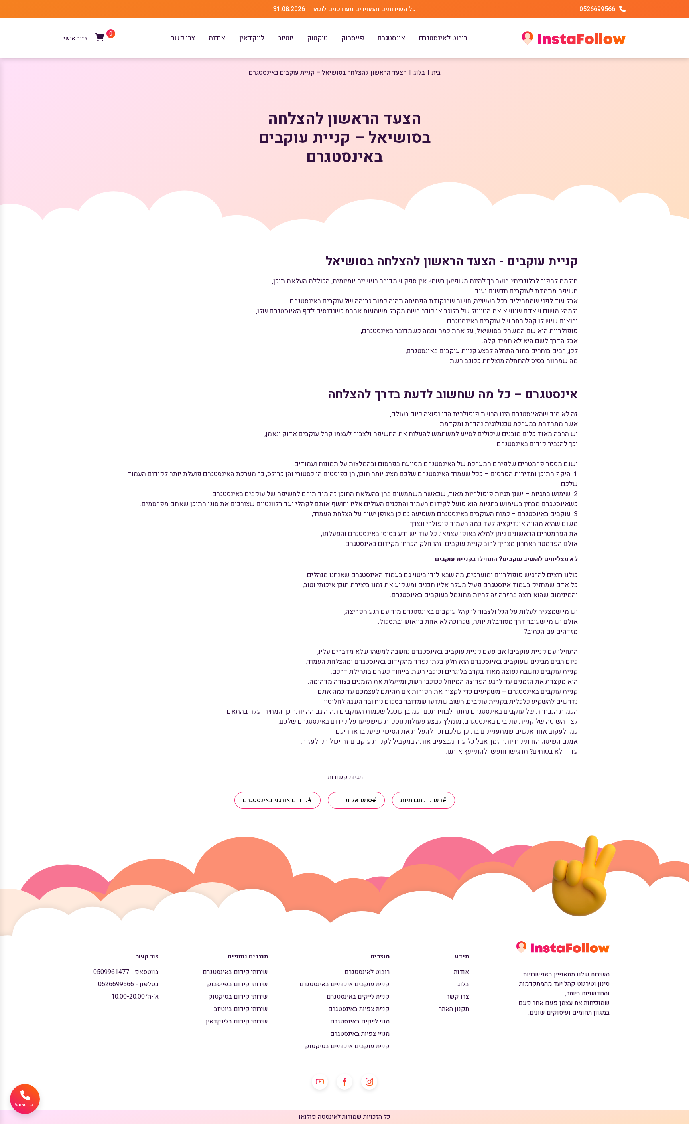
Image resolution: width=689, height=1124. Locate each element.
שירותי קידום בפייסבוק (237, 984)
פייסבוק (352, 38)
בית (436, 72)
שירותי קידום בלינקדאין (237, 1021)
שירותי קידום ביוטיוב (241, 1009)
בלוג (419, 72)
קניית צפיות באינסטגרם (359, 1009)
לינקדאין (251, 38)
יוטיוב (285, 38)
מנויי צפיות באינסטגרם (360, 1034)
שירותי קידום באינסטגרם (235, 972)
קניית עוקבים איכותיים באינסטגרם (344, 984)
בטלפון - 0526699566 (128, 984)
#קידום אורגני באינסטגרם (277, 800)
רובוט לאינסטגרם (443, 38)
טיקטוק (317, 38)
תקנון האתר (454, 1009)
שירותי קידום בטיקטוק (238, 996)
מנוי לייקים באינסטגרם (360, 1021)
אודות (217, 38)
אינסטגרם (392, 38)
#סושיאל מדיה (356, 800)
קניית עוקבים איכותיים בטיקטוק (347, 1046)
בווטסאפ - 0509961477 (126, 972)
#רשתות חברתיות (423, 800)
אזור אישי (75, 38)
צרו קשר (183, 38)
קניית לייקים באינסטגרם (358, 996)
